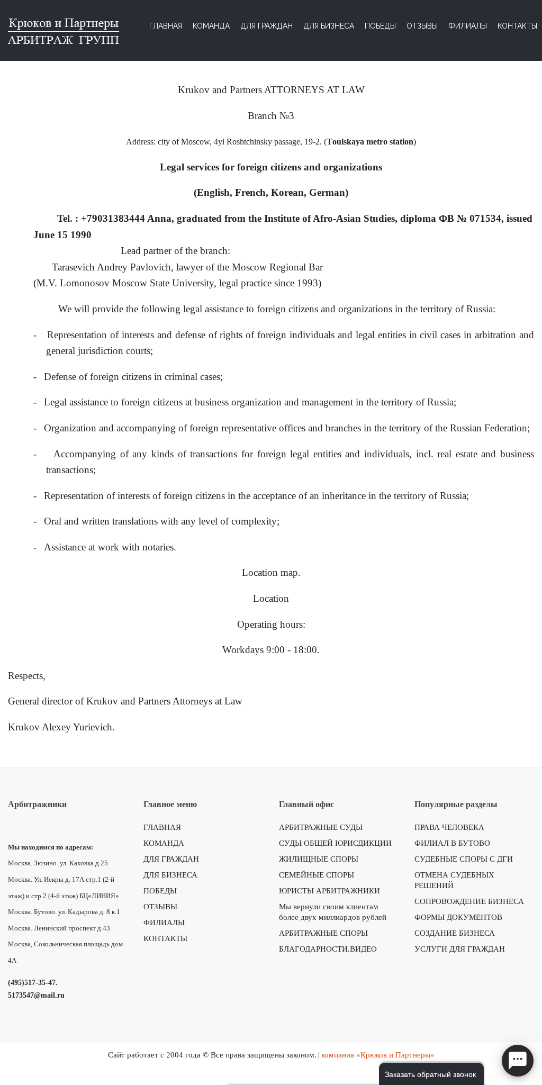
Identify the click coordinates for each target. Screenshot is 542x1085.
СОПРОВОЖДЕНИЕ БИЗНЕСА (469, 901)
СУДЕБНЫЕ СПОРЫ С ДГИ (463, 859)
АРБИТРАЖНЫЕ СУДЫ (321, 827)
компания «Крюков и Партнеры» (378, 1055)
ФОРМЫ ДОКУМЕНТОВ (458, 917)
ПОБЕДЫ (160, 891)
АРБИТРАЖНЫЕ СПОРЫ (323, 933)
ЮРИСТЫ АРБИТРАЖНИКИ (329, 891)
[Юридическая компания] (63, 29)
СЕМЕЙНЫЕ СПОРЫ (316, 875)
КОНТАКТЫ (165, 938)
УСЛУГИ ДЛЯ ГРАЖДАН (459, 949)
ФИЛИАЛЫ (164, 922)
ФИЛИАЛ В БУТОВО (452, 843)
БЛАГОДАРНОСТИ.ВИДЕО (328, 949)
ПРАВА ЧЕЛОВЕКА (449, 827)
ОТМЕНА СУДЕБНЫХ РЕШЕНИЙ (454, 880)
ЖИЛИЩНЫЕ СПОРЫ (318, 859)
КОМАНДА (163, 843)
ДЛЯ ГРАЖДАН (171, 859)
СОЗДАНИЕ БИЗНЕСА (454, 933)
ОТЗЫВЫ (160, 906)
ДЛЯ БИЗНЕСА (170, 875)
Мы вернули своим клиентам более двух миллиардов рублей (332, 911)
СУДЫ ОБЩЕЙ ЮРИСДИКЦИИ (335, 843)
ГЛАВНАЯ (162, 827)
